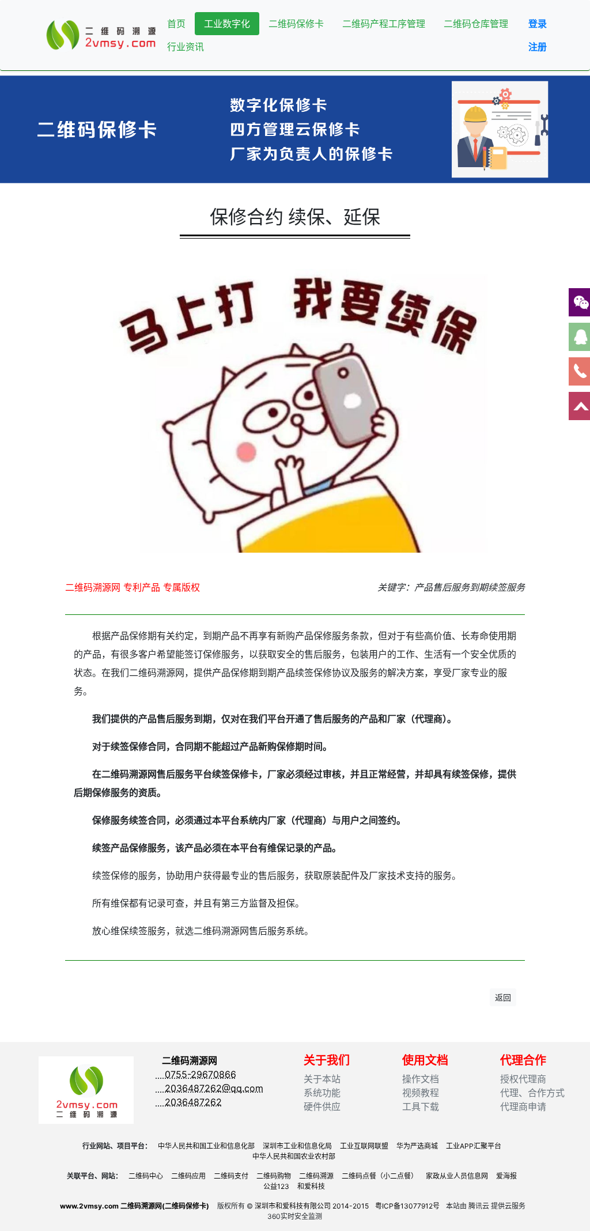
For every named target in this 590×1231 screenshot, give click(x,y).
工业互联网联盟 (364, 1146)
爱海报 (506, 1176)
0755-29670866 (196, 1074)
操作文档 (420, 1079)
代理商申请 (523, 1106)
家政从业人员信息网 (457, 1176)
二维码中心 (145, 1176)
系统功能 (322, 1092)
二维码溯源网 (189, 1060)
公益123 (276, 1186)
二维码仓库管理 (476, 23)
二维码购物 (273, 1176)
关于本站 (322, 1079)
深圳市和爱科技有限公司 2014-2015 (312, 1206)
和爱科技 (311, 1186)
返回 (503, 997)
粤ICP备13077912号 (407, 1206)
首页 (176, 23)
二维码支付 (231, 1176)
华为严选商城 (417, 1146)
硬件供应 (322, 1106)
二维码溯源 (316, 1176)
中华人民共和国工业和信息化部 (206, 1146)
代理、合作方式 (532, 1092)
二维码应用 (188, 1176)
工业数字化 (227, 23)
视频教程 (420, 1092)
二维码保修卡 (296, 23)
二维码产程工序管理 (383, 23)
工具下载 (420, 1106)
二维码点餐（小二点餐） (380, 1176)
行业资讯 (185, 46)
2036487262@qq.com (209, 1088)
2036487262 (189, 1102)
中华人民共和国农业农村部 (293, 1156)
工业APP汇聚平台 (473, 1146)
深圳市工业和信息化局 (297, 1146)
